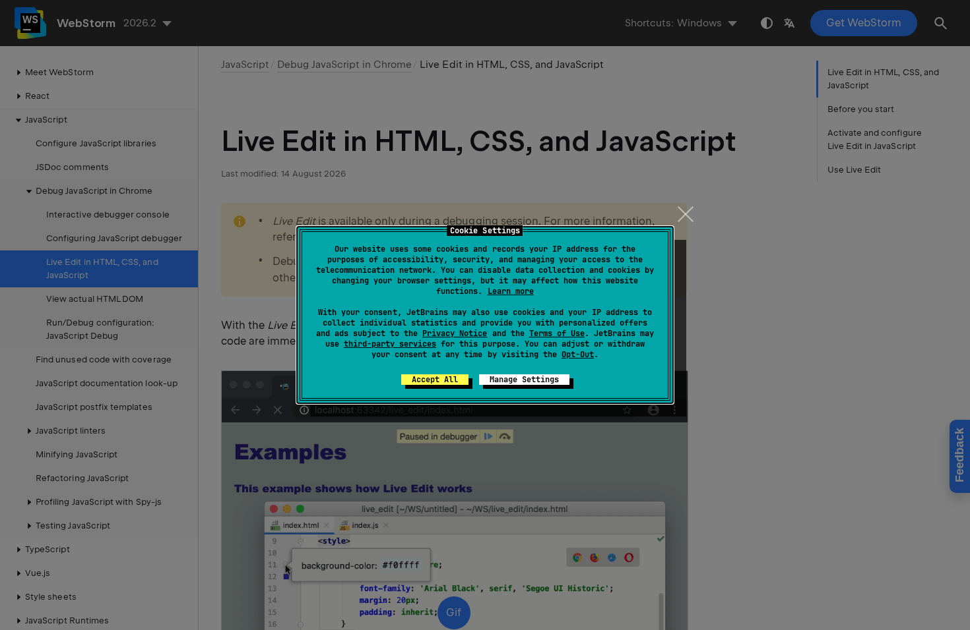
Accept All (435, 379)
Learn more (511, 291)
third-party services (390, 344)
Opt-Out (578, 354)
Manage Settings (524, 379)
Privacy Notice (454, 333)
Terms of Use (557, 333)
